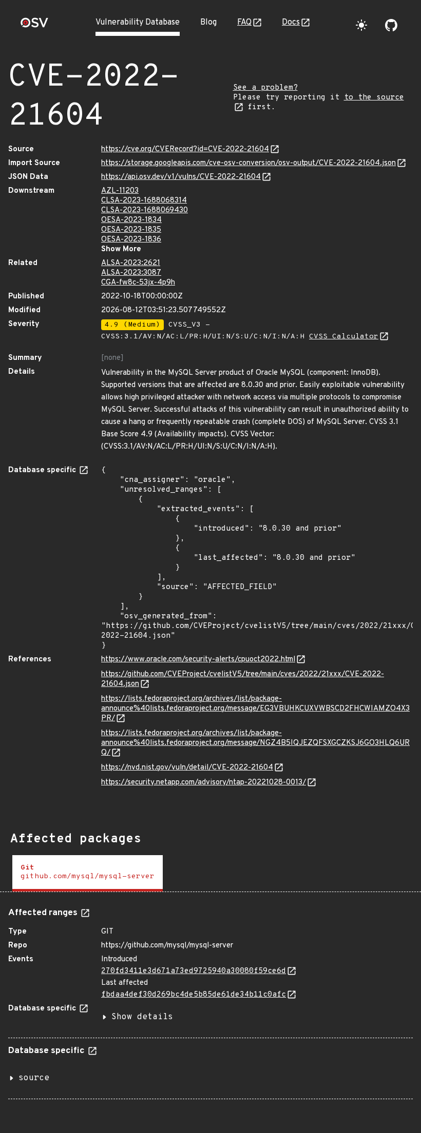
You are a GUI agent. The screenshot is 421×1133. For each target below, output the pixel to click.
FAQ (244, 22)
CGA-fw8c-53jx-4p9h (138, 283)
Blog (208, 22)
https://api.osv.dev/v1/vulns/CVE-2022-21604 (181, 177)
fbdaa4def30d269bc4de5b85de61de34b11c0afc (193, 995)
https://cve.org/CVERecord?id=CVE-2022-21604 (185, 149)
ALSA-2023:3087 (131, 273)
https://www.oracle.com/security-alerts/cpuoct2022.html (198, 659)
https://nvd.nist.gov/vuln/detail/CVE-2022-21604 (187, 768)
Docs (291, 22)
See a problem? (265, 88)
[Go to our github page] (391, 25)
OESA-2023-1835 (131, 230)
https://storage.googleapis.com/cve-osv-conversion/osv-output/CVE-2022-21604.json (248, 163)
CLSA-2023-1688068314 (144, 201)
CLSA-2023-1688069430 (144, 210)
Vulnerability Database (137, 22)
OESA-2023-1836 (131, 240)
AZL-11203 (120, 191)
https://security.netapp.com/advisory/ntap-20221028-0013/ (203, 782)
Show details (142, 1017)
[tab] (87, 873)
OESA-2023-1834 (131, 220)
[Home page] (34, 26)
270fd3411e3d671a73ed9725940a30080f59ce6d (193, 971)
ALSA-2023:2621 (130, 263)
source (33, 1078)
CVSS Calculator (343, 336)
